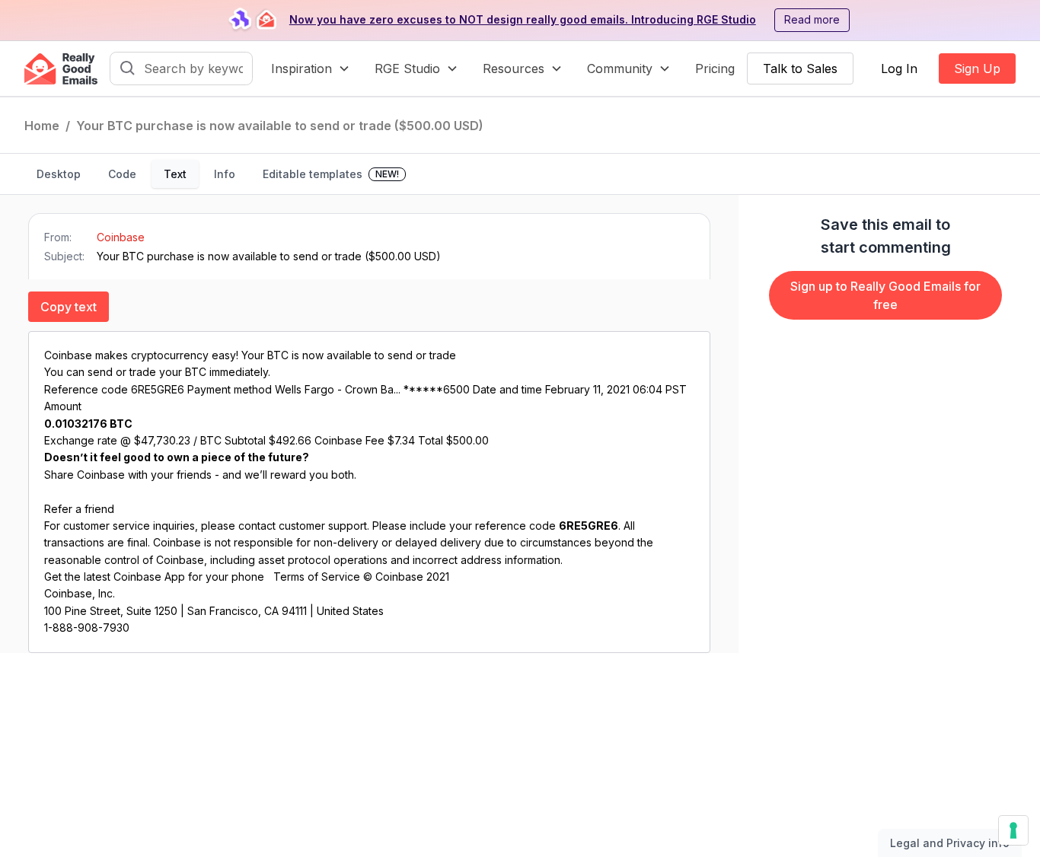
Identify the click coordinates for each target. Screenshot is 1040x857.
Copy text (68, 306)
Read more (812, 19)
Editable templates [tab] (331, 173)
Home (41, 125)
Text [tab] (175, 173)
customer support (323, 525)
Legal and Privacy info (950, 842)
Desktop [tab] (59, 173)
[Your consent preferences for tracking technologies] (1013, 830)
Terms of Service (316, 576)
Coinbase (121, 237)
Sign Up (977, 68)
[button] (310, 68)
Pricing (715, 68)
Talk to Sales (800, 68)
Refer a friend (79, 508)
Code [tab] (122, 173)
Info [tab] (224, 173)
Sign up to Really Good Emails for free (885, 295)
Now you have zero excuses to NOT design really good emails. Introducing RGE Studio (522, 19)
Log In (899, 68)
